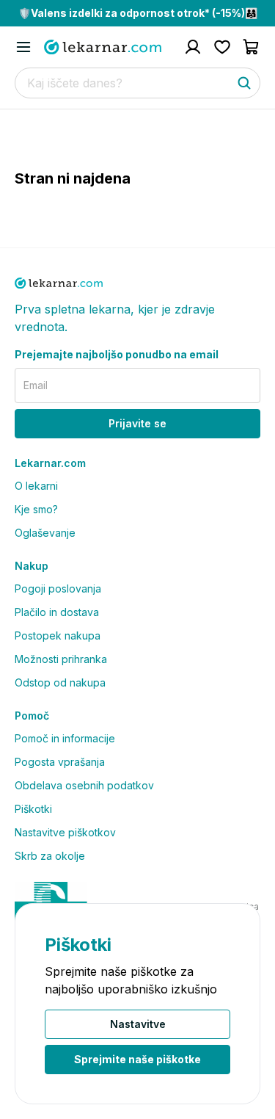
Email (35, 385)
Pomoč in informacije (65, 738)
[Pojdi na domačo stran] (102, 47)
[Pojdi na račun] (193, 47)
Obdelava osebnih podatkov (84, 785)
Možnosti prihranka (61, 659)
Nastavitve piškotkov (65, 832)
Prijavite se (137, 423)
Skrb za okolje (50, 856)
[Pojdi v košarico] (251, 47)
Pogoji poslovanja (58, 588)
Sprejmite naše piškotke (137, 1059)
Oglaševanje (45, 532)
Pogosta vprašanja (60, 762)
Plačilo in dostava (57, 612)
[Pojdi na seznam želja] (222, 47)
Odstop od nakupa (60, 682)
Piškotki (33, 809)
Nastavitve (138, 1024)
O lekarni (36, 485)
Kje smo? (36, 509)
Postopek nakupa (57, 635)
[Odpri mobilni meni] (23, 47)
